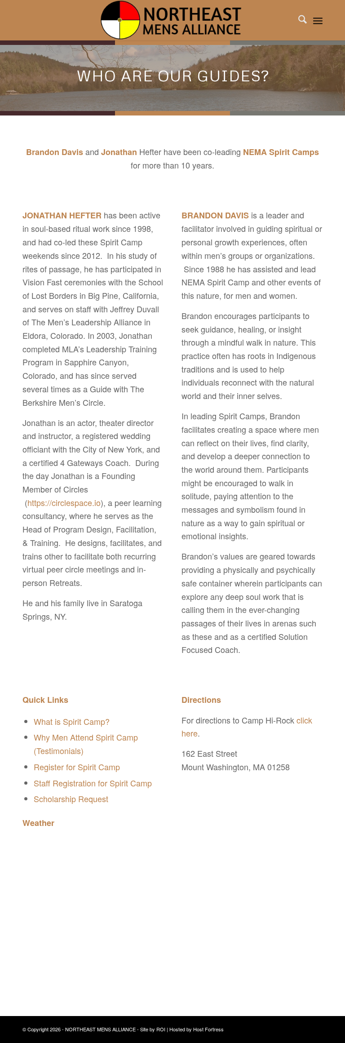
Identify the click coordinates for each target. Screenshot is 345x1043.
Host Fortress (208, 1029)
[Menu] (318, 20)
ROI (160, 1029)
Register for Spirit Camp (77, 766)
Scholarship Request (71, 798)
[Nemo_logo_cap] (172, 20)
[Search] (298, 20)
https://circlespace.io (64, 502)
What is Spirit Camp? (72, 721)
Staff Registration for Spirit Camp (93, 783)
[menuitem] (298, 20)
